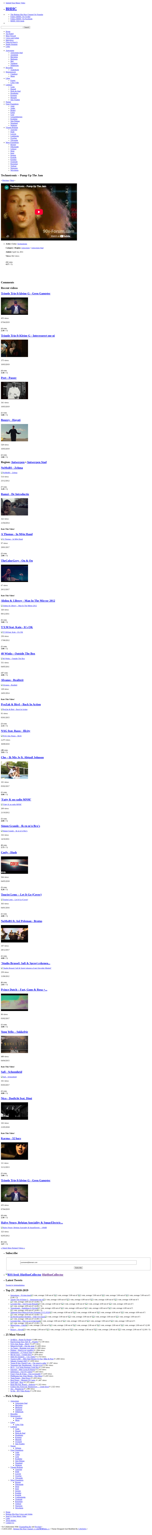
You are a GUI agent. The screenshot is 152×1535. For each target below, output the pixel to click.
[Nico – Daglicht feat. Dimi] (14, 1119)
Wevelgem (19, 1508)
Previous (5, 180)
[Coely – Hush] (14, 873)
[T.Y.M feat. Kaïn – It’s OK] (12, 632)
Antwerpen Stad (37, 248)
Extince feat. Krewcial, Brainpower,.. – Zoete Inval (29, 1387)
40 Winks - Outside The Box (18, 653)
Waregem (18, 1506)
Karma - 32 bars (11, 1138)
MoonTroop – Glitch (18, 1325)
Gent (17, 1457)
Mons (17, 1420)
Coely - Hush (9, 852)
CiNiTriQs (82, 1529)
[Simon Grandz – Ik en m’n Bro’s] (14, 831)
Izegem (18, 1491)
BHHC (11, 9)
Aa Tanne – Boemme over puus (22, 1348)
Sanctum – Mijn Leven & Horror (22, 1370)
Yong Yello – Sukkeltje (14, 1031)
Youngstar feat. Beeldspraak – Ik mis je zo (26, 1365)
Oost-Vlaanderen (16, 1450)
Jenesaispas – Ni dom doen (20, 1295)
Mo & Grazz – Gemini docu (21, 1355)
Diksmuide (19, 1484)
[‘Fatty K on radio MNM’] (11, 804)
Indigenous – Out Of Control (21, 1372)
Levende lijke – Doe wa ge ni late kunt (25, 1321)
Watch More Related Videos (13, 1248)
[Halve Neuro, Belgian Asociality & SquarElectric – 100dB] (24, 1228)
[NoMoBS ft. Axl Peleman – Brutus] (14, 942)
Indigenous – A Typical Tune (21, 1352)
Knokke (18, 1493)
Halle (17, 1472)
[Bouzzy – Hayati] (14, 441)
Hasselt (18, 1431)
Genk (17, 1429)
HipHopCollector (52, 1274)
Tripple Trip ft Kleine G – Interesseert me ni (26, 1300)
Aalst (17, 1452)
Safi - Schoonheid (11, 1071)
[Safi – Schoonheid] (9, 1077)
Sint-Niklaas (19, 1461)
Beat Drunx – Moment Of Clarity (23, 1380)
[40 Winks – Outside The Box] (13, 659)
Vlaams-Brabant (16, 1467)
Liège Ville (19, 1425)
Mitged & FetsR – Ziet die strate (22, 1346)
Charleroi (18, 1418)
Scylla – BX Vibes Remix (20, 1391)
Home (8, 1512)
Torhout (18, 1504)
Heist (17, 1487)
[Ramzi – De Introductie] (14, 515)
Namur (13, 1446)
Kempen (18, 1437)
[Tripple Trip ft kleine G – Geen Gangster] (14, 314)
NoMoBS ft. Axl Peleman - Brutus (21, 921)
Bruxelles (14, 1414)
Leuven (18, 1474)
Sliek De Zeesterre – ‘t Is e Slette (22, 1357)
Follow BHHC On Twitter (20, 17)
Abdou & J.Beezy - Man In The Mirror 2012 (28, 600)
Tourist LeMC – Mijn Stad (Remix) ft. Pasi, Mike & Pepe (32, 1359)
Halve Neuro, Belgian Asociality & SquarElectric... (32, 1222)
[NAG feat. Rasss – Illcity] (11, 736)
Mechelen (19, 1405)
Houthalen (19, 1435)
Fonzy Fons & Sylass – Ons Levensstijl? (25, 1374)
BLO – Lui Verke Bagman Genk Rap (24, 1367)
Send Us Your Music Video (16, 1516)
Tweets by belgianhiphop (15, 1285)
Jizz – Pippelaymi (17, 1389)
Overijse (18, 1476)
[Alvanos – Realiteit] (9, 685)
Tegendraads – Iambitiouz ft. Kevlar (23, 1308)
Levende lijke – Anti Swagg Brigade (24, 1304)
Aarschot (18, 1469)
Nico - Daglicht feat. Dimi (16, 1098)
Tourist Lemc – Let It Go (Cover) (21, 894)
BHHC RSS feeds (17, 21)
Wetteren (18, 1465)
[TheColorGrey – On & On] (14, 581)
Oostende (18, 1499)
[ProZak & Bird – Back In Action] (14, 709)
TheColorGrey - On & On (17, 560)
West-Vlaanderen (16, 1480)
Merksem (18, 1407)
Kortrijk (18, 1495)
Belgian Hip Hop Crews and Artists (19, 1514)
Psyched (38, 1527)
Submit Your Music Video (15, 3)
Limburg (13, 1427)
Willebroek (19, 1412)
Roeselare (19, 1502)
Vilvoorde (19, 1478)
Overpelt (18, 1442)
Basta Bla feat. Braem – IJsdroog (22, 1385)
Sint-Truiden (20, 1444)
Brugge (18, 1482)
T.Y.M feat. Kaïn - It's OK (17, 627)
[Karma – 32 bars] (14, 1159)
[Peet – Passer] (14, 399)
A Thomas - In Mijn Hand (17, 534)
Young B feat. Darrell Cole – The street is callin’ (28, 1363)
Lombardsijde (20, 1497)
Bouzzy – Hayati (16, 1330)
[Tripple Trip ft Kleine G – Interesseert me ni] (14, 356)
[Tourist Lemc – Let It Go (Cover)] (14, 900)
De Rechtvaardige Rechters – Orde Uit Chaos (27, 1317)
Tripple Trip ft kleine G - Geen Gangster (25, 293)
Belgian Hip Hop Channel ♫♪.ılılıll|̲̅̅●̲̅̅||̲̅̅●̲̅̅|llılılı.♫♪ (31, 1529)
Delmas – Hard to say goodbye (22, 1350)
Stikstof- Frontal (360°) (19, 1361)
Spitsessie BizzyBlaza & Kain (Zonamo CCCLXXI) (30, 1312)
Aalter (17, 1455)
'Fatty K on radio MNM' (16, 799)
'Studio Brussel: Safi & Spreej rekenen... (25, 963)
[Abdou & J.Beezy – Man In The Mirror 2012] (19, 606)
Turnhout (18, 1410)
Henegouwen (15, 1416)
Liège (12, 1422)
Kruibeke (18, 1459)
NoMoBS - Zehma (12, 467)
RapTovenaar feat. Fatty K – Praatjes (24, 1342)
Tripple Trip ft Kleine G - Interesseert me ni (28, 335)
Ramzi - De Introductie (15, 494)
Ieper (17, 1489)
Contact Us (10, 1523)
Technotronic (22, 244)
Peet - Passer (9, 377)
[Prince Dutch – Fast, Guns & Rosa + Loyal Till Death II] (14, 1010)
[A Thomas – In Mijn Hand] (12, 539)
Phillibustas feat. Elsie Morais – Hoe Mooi (26, 1376)
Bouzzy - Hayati (11, 419)
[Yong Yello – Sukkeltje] (14, 1052)
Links (8, 1518)
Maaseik (18, 1440)
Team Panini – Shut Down (20, 1378)
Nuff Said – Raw (16, 1382)
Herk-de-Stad (20, 1433)
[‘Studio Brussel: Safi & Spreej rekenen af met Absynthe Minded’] (26, 968)
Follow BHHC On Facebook (21, 19)
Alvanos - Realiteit (12, 680)
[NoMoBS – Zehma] (9, 473)
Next (12, 180)
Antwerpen (25, 248)
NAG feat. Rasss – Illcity (19, 1344)
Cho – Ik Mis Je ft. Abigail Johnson (22, 757)
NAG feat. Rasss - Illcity (15, 730)
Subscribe (78, 1268)
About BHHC (11, 1521)
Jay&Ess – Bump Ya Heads (20, 1340)
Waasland (18, 1463)
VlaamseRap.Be (25, 1527)
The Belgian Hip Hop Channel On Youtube (26, 15)
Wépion (18, 1448)
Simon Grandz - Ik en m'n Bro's (20, 825)
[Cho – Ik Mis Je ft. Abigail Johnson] (14, 778)
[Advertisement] (44, 272)
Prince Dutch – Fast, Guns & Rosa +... (24, 989)
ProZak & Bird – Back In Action (21, 704)
